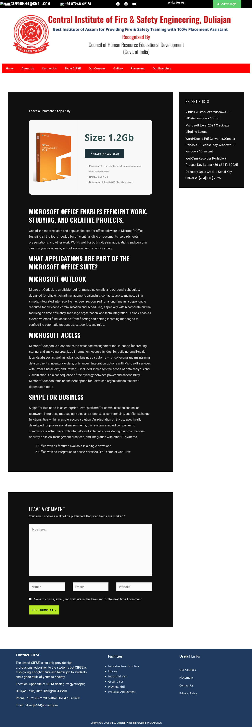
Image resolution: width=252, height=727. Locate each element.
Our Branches (162, 68)
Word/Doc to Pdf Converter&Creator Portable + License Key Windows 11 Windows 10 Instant (210, 145)
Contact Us (49, 68)
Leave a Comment (41, 111)
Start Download (106, 154)
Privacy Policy (188, 693)
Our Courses (97, 68)
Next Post (164, 481)
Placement (138, 68)
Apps (60, 111)
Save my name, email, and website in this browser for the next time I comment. (88, 599)
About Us (27, 68)
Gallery (118, 68)
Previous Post (20, 481)
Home (10, 68)
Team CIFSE (73, 68)
